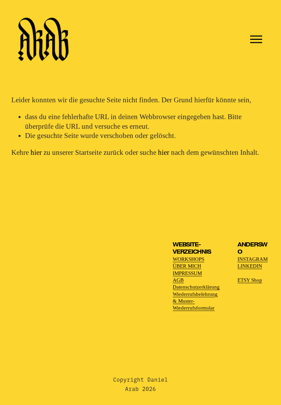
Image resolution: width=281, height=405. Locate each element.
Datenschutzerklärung (196, 287)
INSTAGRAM (252, 259)
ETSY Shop (249, 280)
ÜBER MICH (187, 266)
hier (36, 152)
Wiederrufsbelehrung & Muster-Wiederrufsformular (195, 301)
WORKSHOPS (188, 259)
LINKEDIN (249, 266)
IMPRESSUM (187, 273)
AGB (178, 280)
